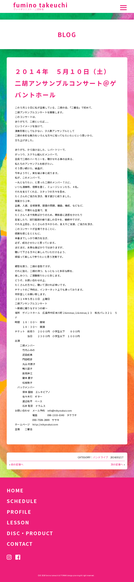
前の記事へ (17, 464)
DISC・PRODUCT (30, 533)
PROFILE (19, 511)
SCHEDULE (22, 500)
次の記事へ (117, 464)
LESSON (18, 522)
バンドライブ (100, 457)
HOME (15, 490)
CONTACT (20, 543)
